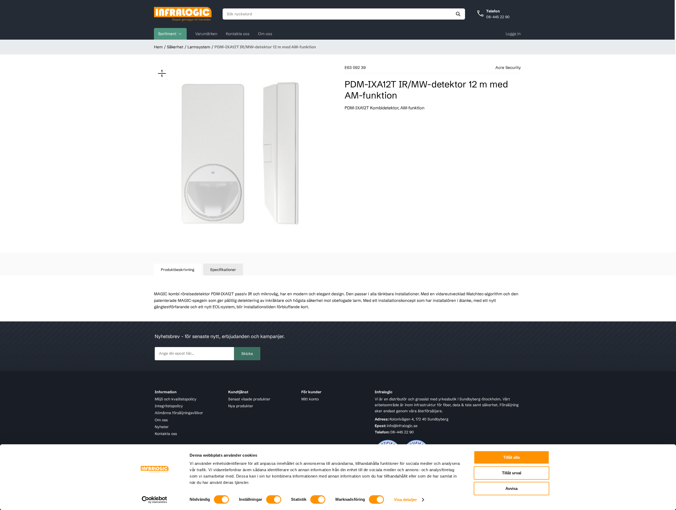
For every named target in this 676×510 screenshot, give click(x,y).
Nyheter (162, 426)
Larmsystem (198, 46)
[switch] (273, 499)
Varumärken (206, 34)
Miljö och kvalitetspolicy (175, 399)
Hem (158, 46)
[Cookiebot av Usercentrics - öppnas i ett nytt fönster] (155, 500)
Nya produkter (240, 406)
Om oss (265, 34)
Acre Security (508, 67)
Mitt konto (310, 399)
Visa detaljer (405, 499)
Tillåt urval (511, 473)
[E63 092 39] (242, 153)
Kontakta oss (238, 34)
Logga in (513, 33)
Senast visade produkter (249, 399)
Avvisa (511, 488)
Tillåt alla (511, 457)
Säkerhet (175, 46)
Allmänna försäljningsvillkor (179, 412)
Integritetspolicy (169, 406)
